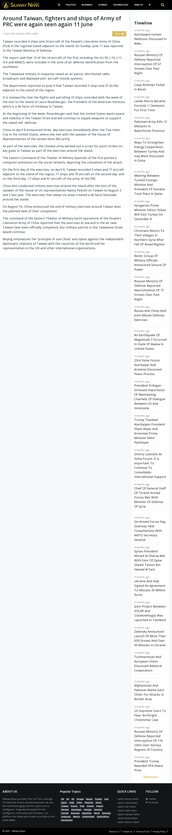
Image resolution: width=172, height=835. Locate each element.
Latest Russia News (128, 798)
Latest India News (127, 810)
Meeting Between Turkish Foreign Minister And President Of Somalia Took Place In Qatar (149, 185)
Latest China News (127, 802)
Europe (80, 799)
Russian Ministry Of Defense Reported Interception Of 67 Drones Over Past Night (148, 64)
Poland (99, 806)
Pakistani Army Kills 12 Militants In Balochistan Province (150, 126)
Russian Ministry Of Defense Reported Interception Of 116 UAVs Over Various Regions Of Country (148, 740)
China (79, 802)
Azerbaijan (76, 810)
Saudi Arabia (88, 817)
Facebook (153, 802)
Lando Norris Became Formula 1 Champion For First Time (149, 105)
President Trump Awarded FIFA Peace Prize (148, 765)
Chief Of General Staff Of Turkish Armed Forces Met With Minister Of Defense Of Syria (150, 497)
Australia (75, 813)
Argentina (86, 813)
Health (138, 4)
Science (102, 4)
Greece (90, 806)
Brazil (96, 813)
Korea (98, 802)
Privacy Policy (159, 831)
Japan (64, 802)
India (71, 802)
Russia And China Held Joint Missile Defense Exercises (150, 315)
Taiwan (64, 806)
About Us (113, 831)
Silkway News (18, 830)
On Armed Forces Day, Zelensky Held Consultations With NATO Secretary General (150, 531)
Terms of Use (142, 831)
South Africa (103, 817)
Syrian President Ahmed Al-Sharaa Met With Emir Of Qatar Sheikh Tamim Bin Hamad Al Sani (149, 560)
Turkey (98, 799)
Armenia (98, 810)
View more (150, 777)
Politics (71, 4)
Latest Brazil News (127, 818)
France (74, 806)
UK (62, 799)
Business (87, 4)
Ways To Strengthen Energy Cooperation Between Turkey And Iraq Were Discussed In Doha (149, 151)
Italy (82, 806)
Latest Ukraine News (128, 814)
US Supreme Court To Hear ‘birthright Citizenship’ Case (150, 715)
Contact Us (127, 831)
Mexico (76, 817)
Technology (120, 4)
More (12, 820)
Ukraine (65, 810)
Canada (64, 813)
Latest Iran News (126, 806)
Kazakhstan (66, 820)
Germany (106, 813)
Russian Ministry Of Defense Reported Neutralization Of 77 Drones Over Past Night (149, 290)
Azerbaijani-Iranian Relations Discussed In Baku (150, 38)
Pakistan (89, 802)
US (68, 799)
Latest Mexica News (128, 822)
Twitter (152, 798)
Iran (106, 799)
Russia (89, 799)
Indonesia (66, 817)
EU (73, 799)
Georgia (87, 810)
